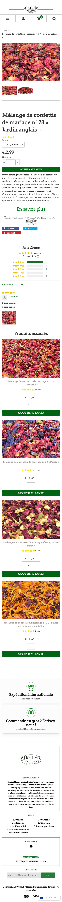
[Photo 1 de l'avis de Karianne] (9, 318)
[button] (8, 137)
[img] (8, 293)
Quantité (6, 157)
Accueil (6, 30)
